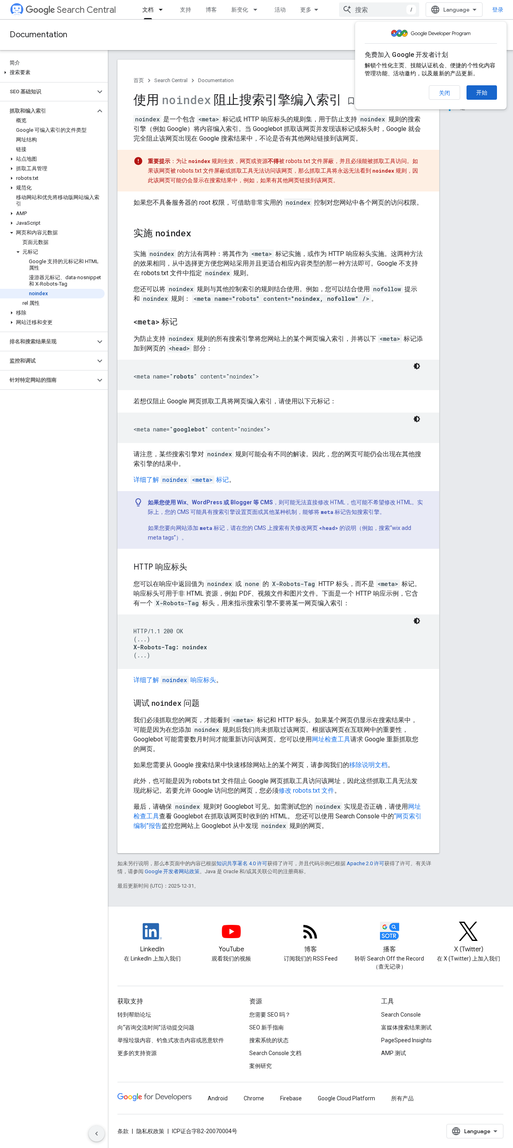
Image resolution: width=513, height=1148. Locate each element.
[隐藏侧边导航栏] (97, 1134)
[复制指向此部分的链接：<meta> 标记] (186, 322)
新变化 (239, 9)
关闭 (444, 93)
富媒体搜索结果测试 (406, 1027)
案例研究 (260, 1066)
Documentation (38, 35)
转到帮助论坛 (134, 1014)
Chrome (254, 1098)
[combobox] (379, 9)
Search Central (86, 9)
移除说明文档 (368, 765)
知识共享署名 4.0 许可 (241, 863)
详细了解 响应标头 (174, 680)
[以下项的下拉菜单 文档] (163, 9)
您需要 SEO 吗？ (270, 1014)
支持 (185, 9)
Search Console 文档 (275, 1053)
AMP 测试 (393, 1053)
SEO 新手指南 (266, 1027)
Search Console (401, 1014)
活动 (280, 9)
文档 (147, 9)
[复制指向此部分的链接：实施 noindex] (199, 234)
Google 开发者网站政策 (172, 871)
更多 (305, 9)
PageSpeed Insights (406, 1040)
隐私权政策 (150, 1131)
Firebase (291, 1098)
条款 (123, 1131)
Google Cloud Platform (346, 1098)
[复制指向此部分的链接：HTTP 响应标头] (195, 567)
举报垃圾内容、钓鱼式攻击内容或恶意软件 (170, 1040)
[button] (52, 72)
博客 (211, 9)
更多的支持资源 (137, 1053)
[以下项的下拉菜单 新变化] (257, 9)
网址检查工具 (331, 739)
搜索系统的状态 (269, 1040)
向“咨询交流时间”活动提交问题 (155, 1027)
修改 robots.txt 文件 (306, 790)
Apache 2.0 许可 (365, 863)
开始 (481, 92)
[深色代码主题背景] (416, 366)
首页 (138, 80)
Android (218, 1098)
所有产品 (402, 1098)
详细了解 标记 (181, 479)
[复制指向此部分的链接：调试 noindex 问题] (208, 704)
